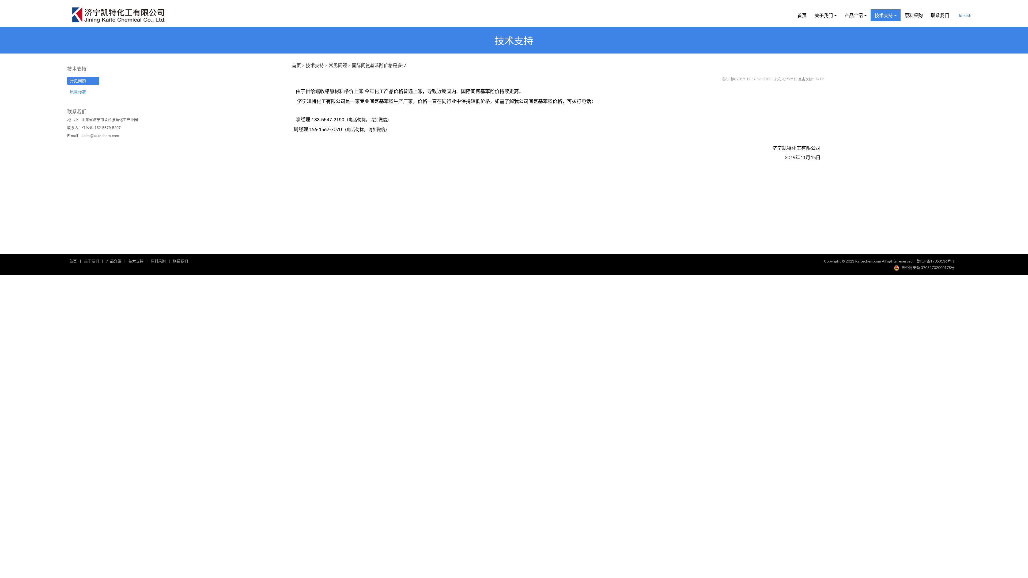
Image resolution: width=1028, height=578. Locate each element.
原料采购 (914, 15)
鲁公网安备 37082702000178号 (928, 267)
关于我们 (824, 15)
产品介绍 (854, 15)
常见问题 (78, 80)
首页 (802, 15)
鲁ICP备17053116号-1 (935, 261)
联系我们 (940, 15)
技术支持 (884, 15)
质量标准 (78, 91)
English (965, 15)
